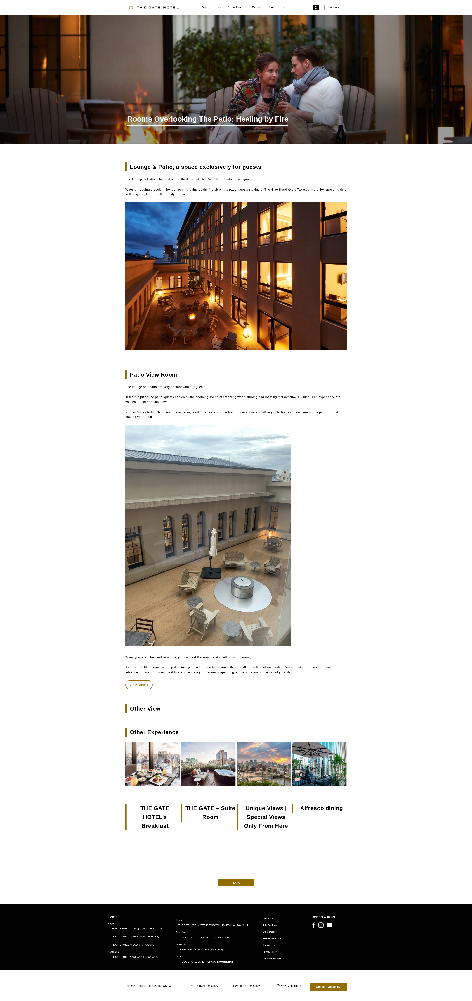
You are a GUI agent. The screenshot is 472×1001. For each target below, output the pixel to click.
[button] (130, 783)
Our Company (270, 932)
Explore (257, 7)
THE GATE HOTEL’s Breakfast (154, 817)
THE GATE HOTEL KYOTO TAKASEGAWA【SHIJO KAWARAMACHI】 (213, 925)
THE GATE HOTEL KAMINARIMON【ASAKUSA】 (135, 936)
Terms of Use (269, 945)
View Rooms (139, 684)
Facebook (313, 925)
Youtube (329, 925)
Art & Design (237, 7)
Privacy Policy (270, 952)
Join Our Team (270, 925)
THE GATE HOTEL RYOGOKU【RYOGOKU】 (133, 945)
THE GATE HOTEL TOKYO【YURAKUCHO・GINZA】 (137, 928)
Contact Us (268, 918)
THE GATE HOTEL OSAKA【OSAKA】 (205, 962)
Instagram (321, 925)
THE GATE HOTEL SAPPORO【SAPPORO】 (201, 949)
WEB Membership (272, 938)
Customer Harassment (274, 958)
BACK (236, 882)
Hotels (217, 7)
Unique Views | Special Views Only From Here (266, 817)
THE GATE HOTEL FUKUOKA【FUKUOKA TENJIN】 (205, 937)
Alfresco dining (321, 808)
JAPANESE (332, 8)
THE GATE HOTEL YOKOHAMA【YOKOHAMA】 (134, 957)
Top (204, 7)
